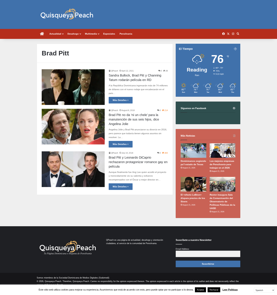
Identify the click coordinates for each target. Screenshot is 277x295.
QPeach (114, 71)
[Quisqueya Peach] (67, 14)
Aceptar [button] (200, 290)
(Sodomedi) (104, 278)
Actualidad (55, 33)
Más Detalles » (121, 100)
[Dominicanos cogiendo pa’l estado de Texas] (193, 150)
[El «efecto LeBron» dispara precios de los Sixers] (193, 184)
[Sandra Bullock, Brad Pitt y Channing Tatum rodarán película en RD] (73, 87)
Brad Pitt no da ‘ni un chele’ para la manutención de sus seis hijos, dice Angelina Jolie (134, 119)
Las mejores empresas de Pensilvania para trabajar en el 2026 (222, 164)
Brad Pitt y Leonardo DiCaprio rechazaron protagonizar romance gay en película (138, 162)
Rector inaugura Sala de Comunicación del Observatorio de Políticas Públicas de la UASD (222, 201)
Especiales (109, 33)
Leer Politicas (230, 289)
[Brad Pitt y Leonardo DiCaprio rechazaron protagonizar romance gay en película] (73, 169)
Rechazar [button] (214, 290)
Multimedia (91, 33)
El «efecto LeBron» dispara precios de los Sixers (193, 198)
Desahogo (73, 33)
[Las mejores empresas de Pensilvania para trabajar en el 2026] (222, 150)
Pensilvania (126, 33)
